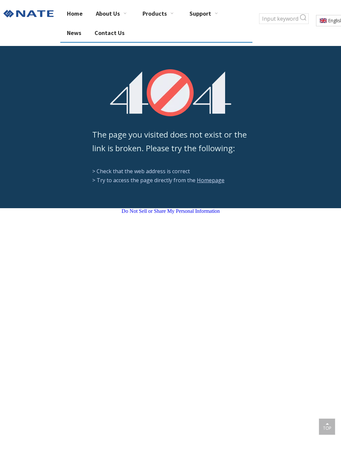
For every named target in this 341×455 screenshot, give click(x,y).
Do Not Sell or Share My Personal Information (171, 211)
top (327, 426)
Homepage (210, 180)
